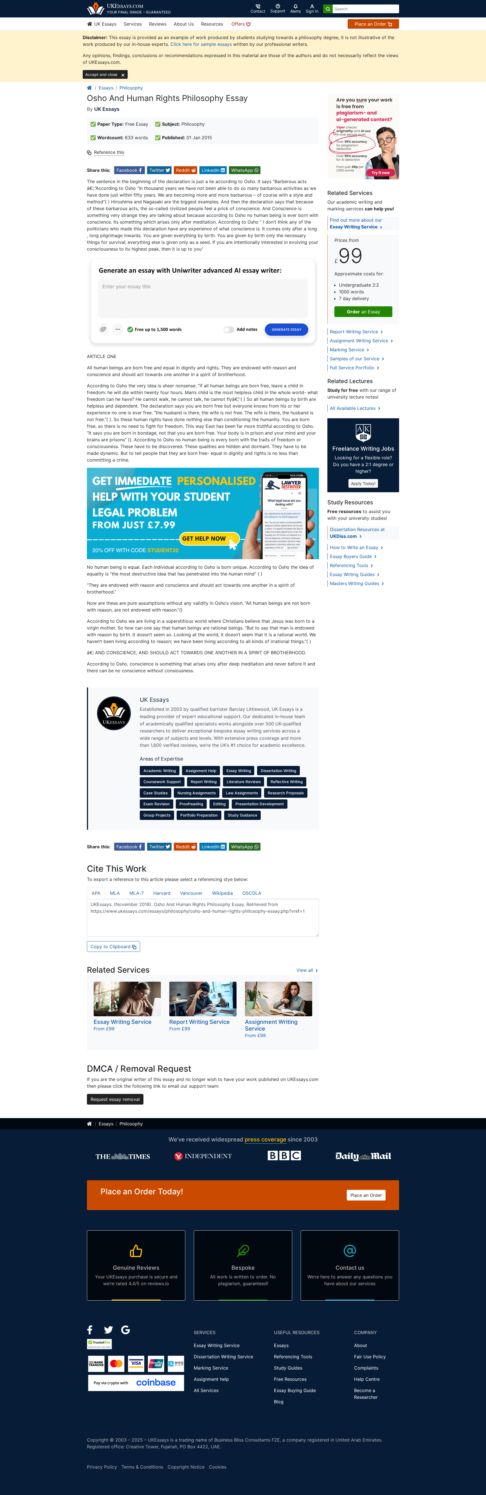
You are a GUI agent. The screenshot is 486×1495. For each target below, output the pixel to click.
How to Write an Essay (355, 547)
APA (96, 893)
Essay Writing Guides (353, 574)
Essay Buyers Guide (351, 556)
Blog (279, 1401)
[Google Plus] (125, 1329)
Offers (238, 24)
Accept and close (101, 74)
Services (133, 24)
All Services (206, 1390)
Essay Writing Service (217, 1345)
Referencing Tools (350, 565)
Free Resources (290, 1379)
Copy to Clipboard (111, 946)
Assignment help (211, 1379)
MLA (115, 893)
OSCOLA (251, 893)
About (360, 1345)
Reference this (109, 152)
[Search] (328, 9)
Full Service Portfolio (353, 367)
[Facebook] (92, 1329)
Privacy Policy (102, 1467)
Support (277, 10)
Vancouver (191, 893)
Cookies (217, 1467)
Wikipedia (222, 893)
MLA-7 (136, 893)
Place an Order (371, 24)
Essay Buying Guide (295, 1390)
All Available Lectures (353, 408)
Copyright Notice (186, 1467)
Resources (212, 24)
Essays (106, 88)
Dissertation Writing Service (223, 1356)
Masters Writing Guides (355, 583)
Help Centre (367, 1379)
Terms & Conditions (142, 1467)
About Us (184, 24)
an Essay (363, 311)
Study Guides (288, 1368)
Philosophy (131, 88)
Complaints (366, 1368)
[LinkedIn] (109, 1329)
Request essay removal (115, 1099)
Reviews (157, 24)
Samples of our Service (355, 358)
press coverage (265, 1139)
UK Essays (104, 24)
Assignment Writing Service (360, 340)
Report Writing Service (354, 331)
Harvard (161, 893)
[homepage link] (90, 88)
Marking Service (348, 349)
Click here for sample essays (201, 44)
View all (305, 970)
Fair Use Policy (370, 1356)
